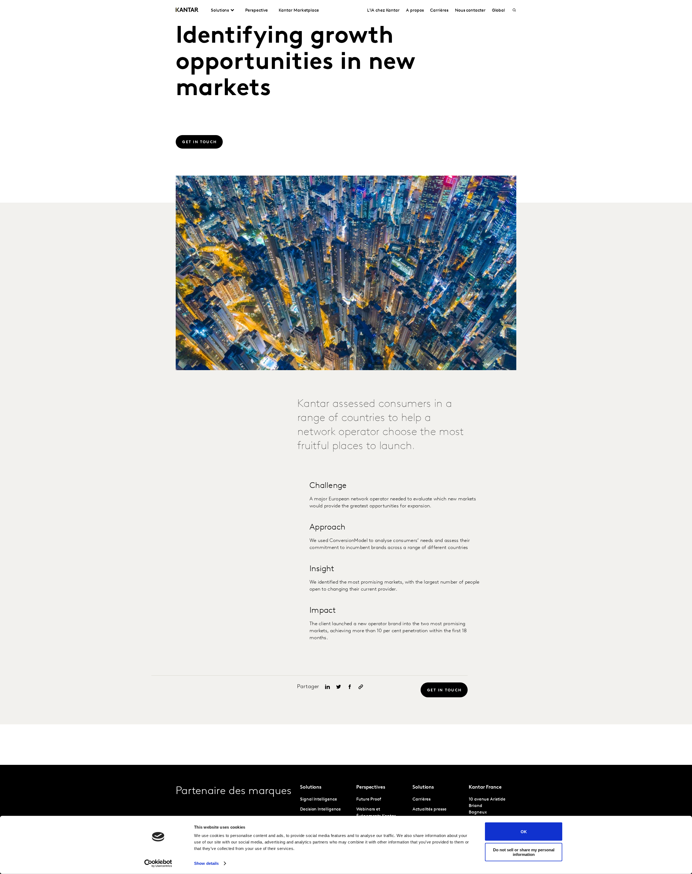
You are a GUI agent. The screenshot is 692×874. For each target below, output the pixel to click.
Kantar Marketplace (299, 10)
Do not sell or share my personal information (523, 851)
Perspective (256, 10)
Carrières (439, 10)
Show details (206, 863)
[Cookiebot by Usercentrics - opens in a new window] (158, 863)
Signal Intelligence (318, 799)
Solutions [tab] (220, 10)
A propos (415, 10)
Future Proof (368, 799)
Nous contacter (470, 10)
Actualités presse (429, 809)
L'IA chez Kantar (383, 10)
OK (524, 831)
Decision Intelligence (320, 809)
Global (498, 10)
